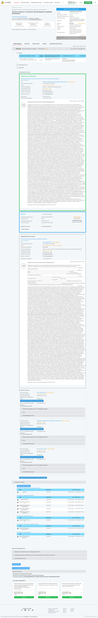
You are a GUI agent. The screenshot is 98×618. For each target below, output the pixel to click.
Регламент (72, 608)
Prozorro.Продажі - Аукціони (53, 611)
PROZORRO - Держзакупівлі (53, 608)
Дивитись (24, 597)
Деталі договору (25, 229)
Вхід (81, 2)
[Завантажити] (17, 492)
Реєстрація (88, 2)
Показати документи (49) (27, 462)
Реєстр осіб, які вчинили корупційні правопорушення (71, 38)
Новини (64, 610)
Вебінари (72, 610)
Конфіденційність (27, 616)
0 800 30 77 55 (71, 1)
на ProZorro (31, 18)
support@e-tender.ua (72, 2)
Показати (46, 247)
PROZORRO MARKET (25, 2)
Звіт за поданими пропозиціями (21, 568)
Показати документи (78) (27, 434)
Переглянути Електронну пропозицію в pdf (31, 400)
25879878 (71, 23)
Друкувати (17, 564)
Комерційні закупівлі (36, 2)
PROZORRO (16, 2)
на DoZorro (36, 18)
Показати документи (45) (27, 406)
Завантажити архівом (24, 486)
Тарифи (71, 611)
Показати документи (48, 91)
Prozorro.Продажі (48, 2)
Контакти (64, 611)
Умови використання (33, 616)
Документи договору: (25, 226)
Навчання (57, 2)
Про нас (64, 612)
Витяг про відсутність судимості (71, 37)
